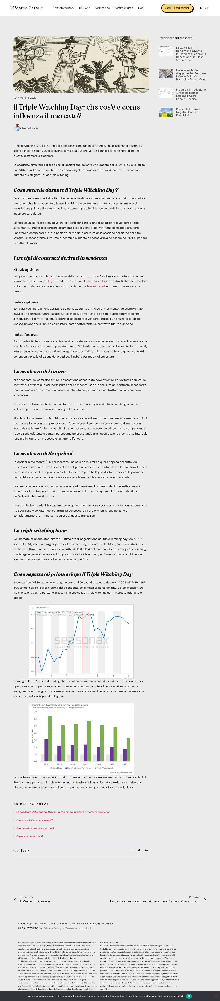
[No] (215, 996)
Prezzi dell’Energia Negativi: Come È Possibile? (188, 112)
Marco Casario (29, 8)
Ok (188, 996)
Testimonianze (124, 8)
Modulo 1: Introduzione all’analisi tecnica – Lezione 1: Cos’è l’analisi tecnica (191, 94)
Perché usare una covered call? (35, 828)
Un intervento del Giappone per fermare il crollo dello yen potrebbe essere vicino (191, 75)
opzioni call (95, 281)
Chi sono (84, 8)
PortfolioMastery (63, 8)
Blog (140, 8)
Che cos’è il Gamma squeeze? (34, 820)
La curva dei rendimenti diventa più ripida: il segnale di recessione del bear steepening (191, 54)
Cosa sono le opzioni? (29, 836)
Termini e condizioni (78, 928)
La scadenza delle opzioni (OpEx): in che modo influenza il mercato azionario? (63, 812)
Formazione (102, 8)
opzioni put (97, 286)
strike (47, 281)
